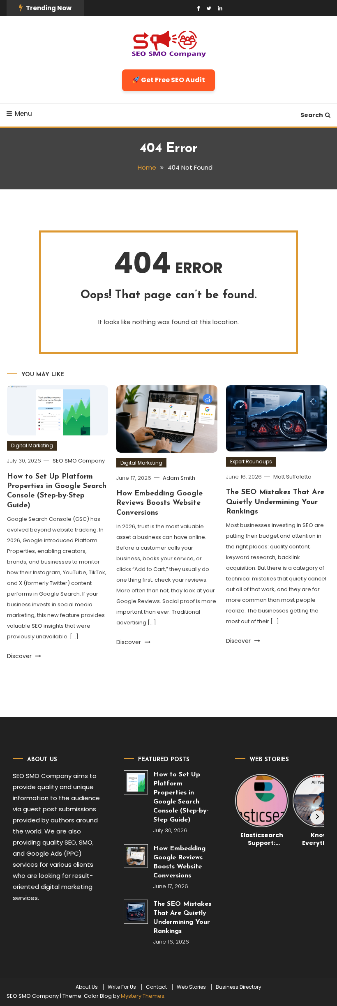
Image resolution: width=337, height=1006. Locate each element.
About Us (87, 987)
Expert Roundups (251, 461)
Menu (23, 113)
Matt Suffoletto (292, 477)
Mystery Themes (142, 996)
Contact (156, 987)
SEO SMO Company (79, 461)
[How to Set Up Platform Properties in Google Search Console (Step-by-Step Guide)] (136, 782)
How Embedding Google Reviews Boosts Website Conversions (159, 503)
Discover (20, 656)
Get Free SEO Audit (172, 80)
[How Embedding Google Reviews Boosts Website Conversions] (136, 856)
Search (311, 115)
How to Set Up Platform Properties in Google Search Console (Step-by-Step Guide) (181, 797)
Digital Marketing (32, 445)
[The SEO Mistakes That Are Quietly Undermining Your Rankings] (136, 912)
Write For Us (122, 987)
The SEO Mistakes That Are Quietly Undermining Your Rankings (275, 502)
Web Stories (191, 987)
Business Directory (238, 987)
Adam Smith (179, 478)
